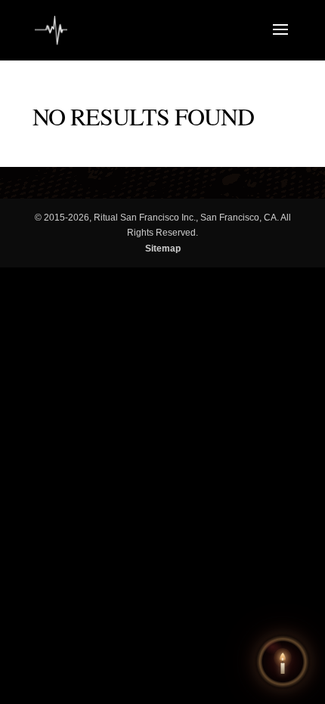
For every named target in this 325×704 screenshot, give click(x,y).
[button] (282, 661)
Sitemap (163, 248)
